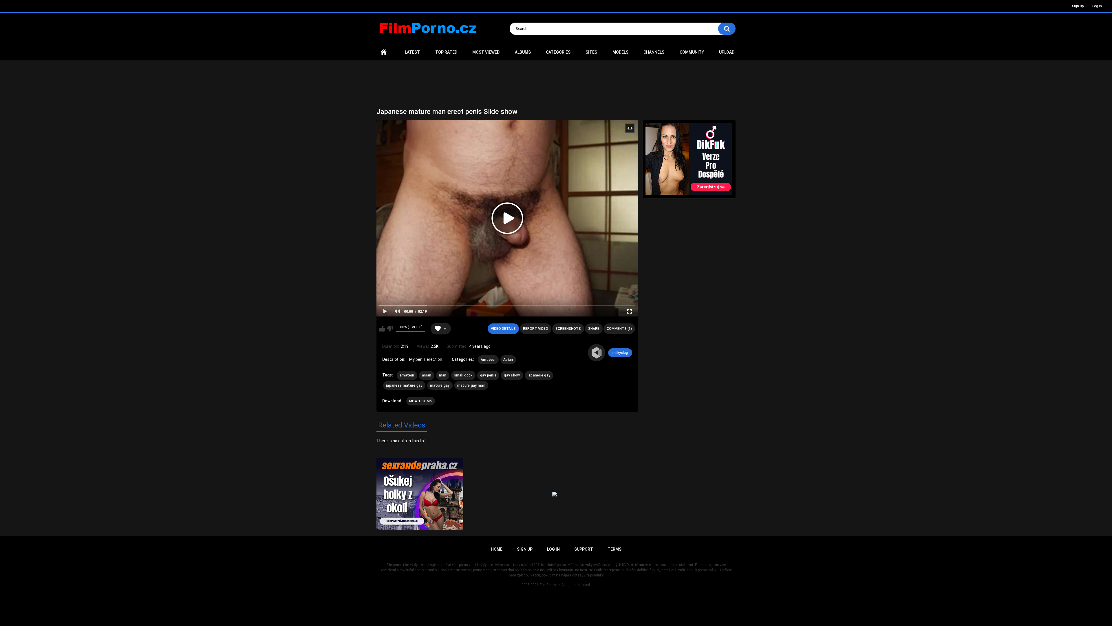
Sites (591, 52)
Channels (653, 52)
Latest (412, 52)
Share (593, 329)
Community (692, 52)
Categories (558, 52)
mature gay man (471, 385)
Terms (614, 549)
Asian (508, 360)
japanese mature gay (404, 385)
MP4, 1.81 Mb (420, 401)
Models (620, 52)
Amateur (488, 360)
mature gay (440, 385)
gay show (512, 375)
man (443, 375)
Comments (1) (619, 329)
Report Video (535, 329)
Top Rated (446, 52)
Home (383, 52)
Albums (523, 52)
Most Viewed (486, 52)
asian (426, 375)
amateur (407, 375)
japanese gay (539, 375)
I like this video (382, 329)
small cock (463, 375)
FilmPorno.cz (550, 585)
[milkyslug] (596, 352)
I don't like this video (390, 329)
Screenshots (568, 329)
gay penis (488, 375)
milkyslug (620, 353)
